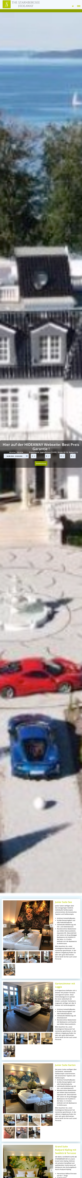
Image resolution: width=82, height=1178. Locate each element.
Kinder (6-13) (63, 452)
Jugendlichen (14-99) (48, 452)
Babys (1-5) (73, 452)
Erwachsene (34, 452)
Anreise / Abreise (16, 452)
